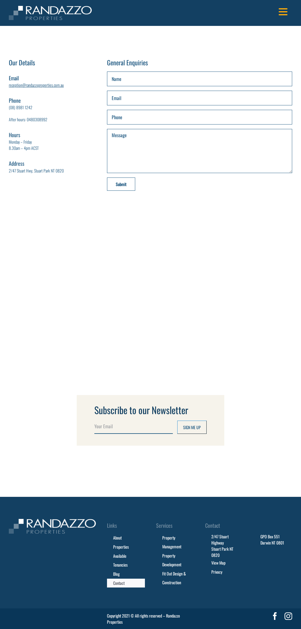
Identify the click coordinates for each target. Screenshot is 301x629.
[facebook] (275, 616)
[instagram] (288, 616)
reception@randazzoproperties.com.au (36, 85)
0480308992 (37, 119)
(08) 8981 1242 (20, 107)
